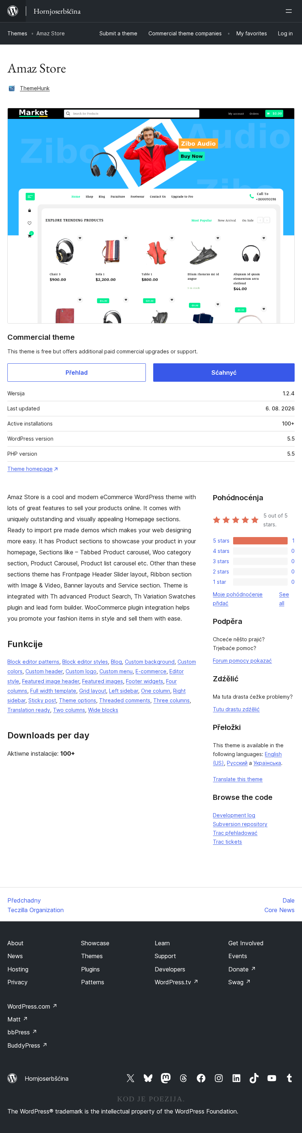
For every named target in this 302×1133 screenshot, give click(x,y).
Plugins (90, 969)
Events (237, 956)
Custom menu (116, 671)
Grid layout (92, 691)
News (15, 956)
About (15, 943)
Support (165, 956)
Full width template (53, 691)
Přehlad (77, 372)
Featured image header (50, 681)
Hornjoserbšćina (47, 1078)
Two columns (69, 710)
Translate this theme (238, 779)
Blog (116, 662)
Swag (239, 982)
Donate (242, 969)
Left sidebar (123, 691)
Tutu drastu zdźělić (236, 709)
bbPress (22, 1032)
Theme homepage (30, 469)
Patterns (92, 982)
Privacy (17, 982)
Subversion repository (240, 824)
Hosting (17, 969)
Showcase (95, 943)
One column (155, 691)
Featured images (102, 681)
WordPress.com (32, 1006)
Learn (162, 943)
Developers (170, 969)
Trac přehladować (235, 833)
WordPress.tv (177, 982)
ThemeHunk (35, 88)
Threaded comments (124, 700)
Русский (237, 763)
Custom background (150, 662)
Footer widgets (144, 681)
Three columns (171, 700)
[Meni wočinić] (290, 11)
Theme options (77, 700)
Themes (17, 33)
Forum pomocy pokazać (242, 660)
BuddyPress (27, 1045)
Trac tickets (227, 842)
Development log (234, 815)
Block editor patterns (33, 662)
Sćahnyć (223, 372)
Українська (267, 763)
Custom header (44, 671)
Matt (17, 1019)
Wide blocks (103, 710)
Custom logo (81, 671)
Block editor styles (85, 662)
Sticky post (42, 700)
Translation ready (28, 710)
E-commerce (151, 671)
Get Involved (246, 943)
